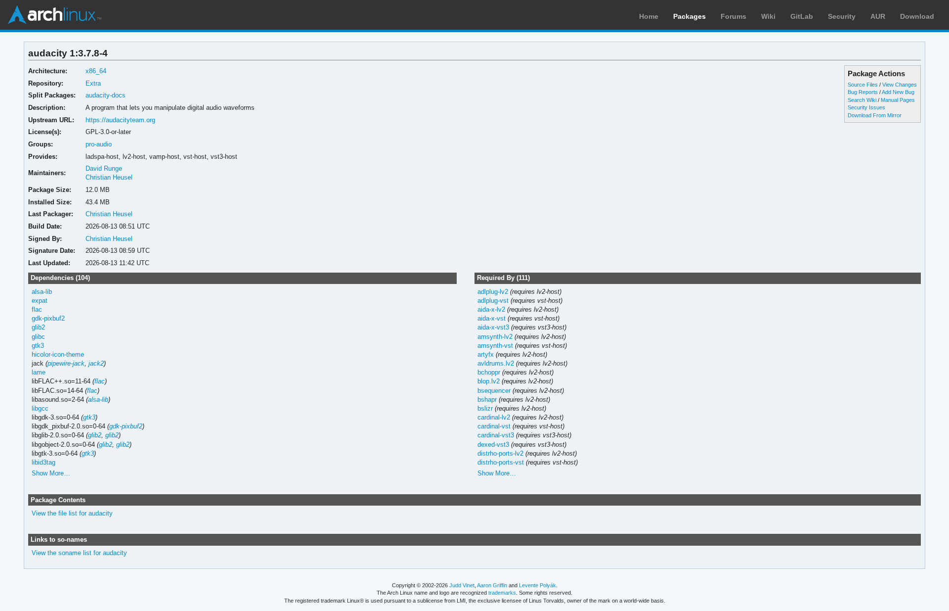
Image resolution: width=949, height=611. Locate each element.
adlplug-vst (493, 300)
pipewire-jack (66, 363)
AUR (877, 16)
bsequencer (494, 390)
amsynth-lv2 (495, 336)
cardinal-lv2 (493, 417)
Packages (689, 16)
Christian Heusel (109, 177)
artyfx (485, 354)
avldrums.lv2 (495, 363)
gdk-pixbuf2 (48, 318)
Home (648, 16)
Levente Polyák (537, 585)
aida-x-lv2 (491, 309)
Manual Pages (898, 100)
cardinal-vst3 (495, 435)
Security (842, 16)
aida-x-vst (491, 318)
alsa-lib (42, 291)
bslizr (485, 408)
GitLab (801, 16)
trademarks (502, 593)
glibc (38, 336)
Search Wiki (862, 100)
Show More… (51, 473)
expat (39, 300)
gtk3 (38, 345)
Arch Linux (54, 15)
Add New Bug (898, 92)
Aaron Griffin (492, 585)
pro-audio (99, 144)
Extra (93, 83)
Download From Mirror (875, 115)
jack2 (96, 363)
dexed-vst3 (493, 444)
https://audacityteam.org (120, 120)
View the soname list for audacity (79, 553)
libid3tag (43, 462)
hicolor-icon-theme (58, 354)
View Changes (899, 85)
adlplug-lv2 (492, 291)
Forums (733, 16)
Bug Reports (863, 92)
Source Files (863, 85)
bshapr (487, 399)
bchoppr (488, 372)
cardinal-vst (494, 426)
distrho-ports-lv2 (500, 453)
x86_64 (96, 71)
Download (917, 16)
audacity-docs (106, 95)
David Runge (104, 168)
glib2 (38, 327)
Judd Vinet (461, 585)
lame (38, 372)
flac (37, 309)
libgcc (40, 408)
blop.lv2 (488, 381)
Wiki (768, 16)
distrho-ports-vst (500, 462)
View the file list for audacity (72, 513)
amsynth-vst (495, 345)
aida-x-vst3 (493, 327)
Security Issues (866, 107)
